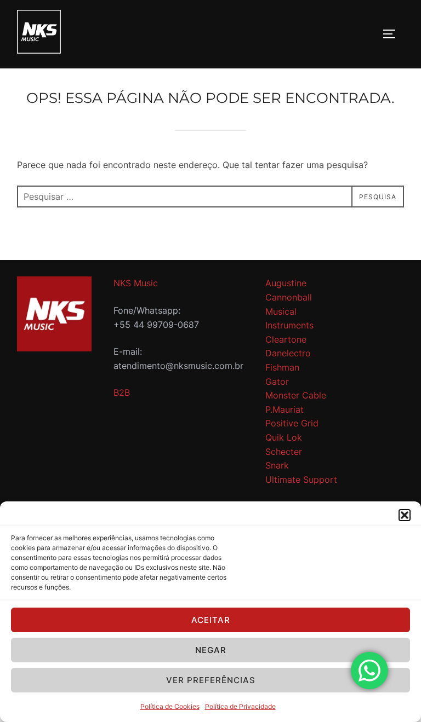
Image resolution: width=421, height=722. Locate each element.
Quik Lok (283, 437)
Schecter (283, 451)
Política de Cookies (170, 706)
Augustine (285, 283)
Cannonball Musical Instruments (289, 311)
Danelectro (288, 353)
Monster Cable (295, 395)
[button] (404, 515)
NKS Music (135, 283)
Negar (210, 650)
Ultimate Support (301, 479)
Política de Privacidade (240, 706)
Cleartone (285, 339)
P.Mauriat (284, 409)
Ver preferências (210, 680)
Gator (277, 381)
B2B (121, 392)
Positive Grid (291, 423)
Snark (277, 465)
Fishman (282, 367)
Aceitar (210, 620)
